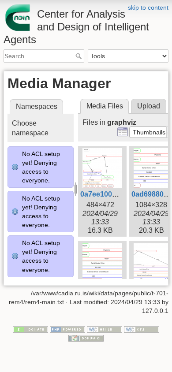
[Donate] (30, 329)
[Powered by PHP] (67, 329)
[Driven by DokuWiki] (86, 337)
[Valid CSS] (141, 329)
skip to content (148, 7)
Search (79, 56)
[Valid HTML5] (104, 329)
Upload (148, 106)
